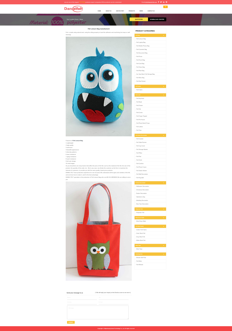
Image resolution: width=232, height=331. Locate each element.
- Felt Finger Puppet (141, 116)
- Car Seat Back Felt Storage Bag (145, 74)
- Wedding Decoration (141, 200)
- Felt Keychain (139, 98)
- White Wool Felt (140, 240)
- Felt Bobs (138, 261)
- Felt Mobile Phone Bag (142, 46)
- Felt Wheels (139, 264)
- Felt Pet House (140, 119)
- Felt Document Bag (141, 53)
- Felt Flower (139, 105)
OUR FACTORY (120, 11)
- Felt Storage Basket (141, 149)
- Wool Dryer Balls (140, 221)
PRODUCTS (132, 11)
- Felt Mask (138, 102)
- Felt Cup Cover (140, 146)
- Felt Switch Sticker (141, 170)
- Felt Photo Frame (140, 167)
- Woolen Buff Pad (140, 257)
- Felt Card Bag (139, 63)
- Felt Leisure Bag (140, 38)
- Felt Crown (139, 112)
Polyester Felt (139, 209)
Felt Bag (137, 35)
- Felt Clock (138, 160)
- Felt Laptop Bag (140, 42)
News (81, 19)
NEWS (141, 11)
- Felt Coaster (139, 139)
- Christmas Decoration (142, 190)
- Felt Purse (138, 56)
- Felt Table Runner (141, 142)
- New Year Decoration (141, 204)
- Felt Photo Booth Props (142, 123)
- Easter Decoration (141, 193)
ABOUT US (108, 11)
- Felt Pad (138, 156)
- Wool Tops (138, 249)
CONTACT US (151, 11)
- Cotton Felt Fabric (141, 229)
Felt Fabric (138, 86)
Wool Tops (138, 245)
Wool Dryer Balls (139, 217)
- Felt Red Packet (140, 81)
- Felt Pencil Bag (140, 60)
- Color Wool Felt (140, 233)
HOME (99, 11)
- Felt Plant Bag (139, 70)
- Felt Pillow (138, 153)
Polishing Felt (138, 254)
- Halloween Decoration (142, 186)
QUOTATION (139, 19)
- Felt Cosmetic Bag (141, 49)
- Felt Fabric (138, 89)
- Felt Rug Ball (139, 177)
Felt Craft (137, 95)
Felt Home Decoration (141, 135)
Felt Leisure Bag (78, 140)
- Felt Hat (138, 109)
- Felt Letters (139, 126)
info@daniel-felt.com (151, 2)
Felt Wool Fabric (139, 226)
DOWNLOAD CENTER (157, 19)
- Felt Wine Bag (139, 77)
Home (76, 19)
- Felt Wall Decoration (141, 174)
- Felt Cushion (139, 163)
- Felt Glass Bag (140, 67)
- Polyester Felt (139, 212)
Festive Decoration (140, 182)
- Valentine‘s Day (140, 197)
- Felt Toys (138, 130)
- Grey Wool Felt (140, 237)
